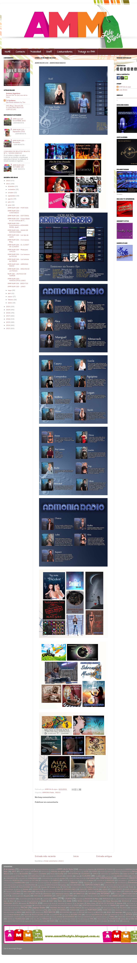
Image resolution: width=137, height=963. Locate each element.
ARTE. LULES (24, 871)
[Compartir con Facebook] (80, 789)
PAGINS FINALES (75, 908)
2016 (8, 319)
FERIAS (35, 887)
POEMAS (62, 910)
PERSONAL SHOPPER (10, 910)
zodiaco (125, 921)
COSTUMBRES (121, 878)
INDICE (26, 894)
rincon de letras (14, 914)
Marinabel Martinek (124, 899)
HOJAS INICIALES (79, 891)
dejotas (91, 880)
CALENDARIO (85, 874)
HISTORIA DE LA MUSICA (53, 891)
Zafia (111, 921)
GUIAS (104, 889)
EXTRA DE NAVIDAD (122, 885)
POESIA (73, 910)
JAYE (7, 896)
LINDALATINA (104, 896)
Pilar (45, 910)
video (60, 921)
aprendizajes (119, 869)
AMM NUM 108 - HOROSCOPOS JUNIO (17, 279)
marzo (10, 296)
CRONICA (7, 880)
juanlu (28, 896)
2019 (8, 310)
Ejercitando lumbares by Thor (15, 102)
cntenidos (108, 876)
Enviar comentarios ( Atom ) (54, 861)
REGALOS (90, 912)
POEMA (54, 910)
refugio (74, 912)
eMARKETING (110, 883)
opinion (122, 905)
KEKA (36, 896)
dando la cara (73, 880)
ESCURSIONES (30, 885)
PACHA (24, 907)
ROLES (26, 915)
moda (69, 901)
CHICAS (59, 876)
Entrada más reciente (45, 856)
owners (6, 908)
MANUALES (107, 899)
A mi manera (9, 869)
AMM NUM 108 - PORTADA (18, 208)
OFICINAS (104, 905)
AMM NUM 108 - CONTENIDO (14, 212)
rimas (5, 915)
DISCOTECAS (8, 883)
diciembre (11, 186)
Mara (114, 899)
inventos (117, 894)
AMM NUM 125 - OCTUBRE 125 (19, 166)
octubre (11, 192)
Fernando (44, 887)
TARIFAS (128, 917)
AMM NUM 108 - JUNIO (16, 286)
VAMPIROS (37, 921)
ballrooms (110, 871)
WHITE (99, 921)
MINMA (43, 901)
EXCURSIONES (75, 885)
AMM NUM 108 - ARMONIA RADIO (18, 265)
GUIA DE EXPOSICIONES (66, 889)
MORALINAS (8, 903)
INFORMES (92, 894)
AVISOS (94, 871)
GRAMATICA (36, 889)
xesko (105, 921)
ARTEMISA (34, 871)
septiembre (12, 196)
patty (99, 908)
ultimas (6, 921)
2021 (8, 184)
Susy (105, 917)
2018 (8, 313)
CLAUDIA (86, 876)
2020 (8, 306)
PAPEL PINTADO (89, 908)
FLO (82, 887)
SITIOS (129, 914)
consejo (54, 878)
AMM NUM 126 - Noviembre (19, 141)
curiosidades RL (45, 880)
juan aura (20, 896)
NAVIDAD (61, 903)
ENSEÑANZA (121, 883)
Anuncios (91, 869)
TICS (79, 919)
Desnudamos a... (123, 880)
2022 (8, 180)
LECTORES (69, 896)
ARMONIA (128, 869)
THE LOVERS (64, 919)
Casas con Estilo (128, 873)
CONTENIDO (90, 878)
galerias (18, 889)
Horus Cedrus (116, 891)
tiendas (85, 919)
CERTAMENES (49, 876)
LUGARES (46, 899)
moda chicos (97, 901)
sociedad (59, 917)
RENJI (109, 912)
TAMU (111, 917)
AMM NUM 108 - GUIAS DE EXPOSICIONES (18, 231)
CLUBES (98, 876)
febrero (11, 299)
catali (11, 876)
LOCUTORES (23, 899)
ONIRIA (113, 905)
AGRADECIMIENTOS (42, 869)
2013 (8, 328)
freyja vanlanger (8, 889)
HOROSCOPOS (102, 891)
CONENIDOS (46, 878)
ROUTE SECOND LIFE (39, 915)
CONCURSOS (33, 878)
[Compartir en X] (78, 789)
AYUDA (102, 871)
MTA (16, 903)
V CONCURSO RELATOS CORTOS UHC (14, 108)
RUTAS (56, 915)
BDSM (118, 871)
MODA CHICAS (83, 901)
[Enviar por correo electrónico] (73, 789)
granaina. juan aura (49, 889)
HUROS (6, 894)
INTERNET (105, 893)
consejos (62, 878)
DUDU (42, 883)
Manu (97, 899)
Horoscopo (91, 891)
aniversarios (82, 869)
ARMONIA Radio (48, 792)
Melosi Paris (20, 901)
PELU (115, 908)
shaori (121, 915)
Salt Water (65, 915)
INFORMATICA (78, 894)
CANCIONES (104, 874)
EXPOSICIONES (92, 884)
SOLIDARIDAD (69, 917)
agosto (10, 199)
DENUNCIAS (101, 880)
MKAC (60, 901)
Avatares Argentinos (13, 93)
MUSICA (33, 903)
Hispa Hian (39, 891)
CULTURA (34, 880)
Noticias (120, 903)
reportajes (118, 912)
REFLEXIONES (64, 912)
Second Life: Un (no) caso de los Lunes (17, 96)
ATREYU (78, 871)
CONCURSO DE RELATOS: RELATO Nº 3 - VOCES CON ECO (17, 152)
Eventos (63, 885)
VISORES (73, 921)
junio (10, 205)
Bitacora (7, 873)
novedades (28, 905)
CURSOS (55, 880)
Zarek (117, 921)
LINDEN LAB (116, 896)
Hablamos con (10, 891)
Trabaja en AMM (86, 52)
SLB (52, 917)
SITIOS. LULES (38, 917)
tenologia (54, 919)
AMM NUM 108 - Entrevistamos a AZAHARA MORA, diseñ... (18, 225)
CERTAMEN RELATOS (35, 876)
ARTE (14, 871)
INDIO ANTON (35, 894)
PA (11, 908)
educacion (87, 883)
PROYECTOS (126, 910)
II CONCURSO (15, 894)
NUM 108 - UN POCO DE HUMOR (17, 275)
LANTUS (59, 896)
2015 (8, 322)
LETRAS (88, 896)
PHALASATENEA (25, 910)
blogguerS (35, 874)
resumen (128, 912)
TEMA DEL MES (34, 919)
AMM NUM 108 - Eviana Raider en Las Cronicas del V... (19, 219)
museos (23, 903)
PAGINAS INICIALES (57, 908)
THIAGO (72, 919)
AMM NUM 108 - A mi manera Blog (18, 241)
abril (9, 293)
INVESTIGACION (128, 894)
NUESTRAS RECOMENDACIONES (61, 905)
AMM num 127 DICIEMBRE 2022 (19, 120)
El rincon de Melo (98, 883)
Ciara (77, 876)
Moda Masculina (112, 901)
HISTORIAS (67, 891)
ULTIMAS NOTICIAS (16, 921)
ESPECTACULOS (52, 885)
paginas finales (38, 907)
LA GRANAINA (46, 896)
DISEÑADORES (20, 882)
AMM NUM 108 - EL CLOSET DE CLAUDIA (18, 246)
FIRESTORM (75, 887)
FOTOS (123, 887)
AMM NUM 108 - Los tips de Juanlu (18, 236)
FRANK (131, 887)
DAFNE (65, 880)
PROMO (117, 910)
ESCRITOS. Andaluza (16, 885)
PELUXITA (123, 908)
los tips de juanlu (34, 899)
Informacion (47, 894)
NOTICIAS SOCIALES (10, 905)
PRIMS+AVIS (107, 910)
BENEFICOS (126, 871)
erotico (6, 885)
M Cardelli (79, 899)
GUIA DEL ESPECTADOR (89, 889)
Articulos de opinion (58, 871)
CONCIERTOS (10, 878)
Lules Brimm (123, 90)
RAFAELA (39, 912)
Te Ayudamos (11, 100)
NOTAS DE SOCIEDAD (106, 903)
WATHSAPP (81, 921)
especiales (41, 885)
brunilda (60, 873)
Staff (49, 52)
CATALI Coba (19, 876)
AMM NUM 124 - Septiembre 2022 (19, 130)
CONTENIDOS (105, 878)
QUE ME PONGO (9, 912)
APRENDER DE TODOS (104, 869)
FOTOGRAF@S (101, 887)
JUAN (13, 896)
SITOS (47, 917)
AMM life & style (125, 87)
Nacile (53, 903)
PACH (16, 908)
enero (10, 303)
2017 (8, 316)
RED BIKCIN (49, 912)
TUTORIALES (113, 919)
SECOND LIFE (76, 914)
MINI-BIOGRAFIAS (32, 901)
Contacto (20, 52)
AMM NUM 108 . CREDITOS (18, 283)
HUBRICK (127, 891)
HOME (7, 52)
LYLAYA (68, 898)
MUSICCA (46, 903)
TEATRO (10, 919)
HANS (18, 891)
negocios (69, 903)
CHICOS (69, 876)
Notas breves (91, 903)
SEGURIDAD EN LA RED (99, 915)
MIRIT (51, 901)
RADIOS (29, 912)
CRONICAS (15, 880)
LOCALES (11, 899)
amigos (53, 869)
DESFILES (110, 880)
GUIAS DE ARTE (116, 889)
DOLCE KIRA (34, 883)
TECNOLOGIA (20, 919)
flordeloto (89, 887)
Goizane (25, 889)
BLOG (15, 874)
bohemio (43, 873)
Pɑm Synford (107, 908)
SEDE (87, 915)
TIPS (91, 919)
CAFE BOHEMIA (73, 874)
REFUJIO (82, 912)
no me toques (79, 903)
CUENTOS (26, 880)
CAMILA (95, 874)
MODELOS (125, 901)
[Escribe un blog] (75, 789)
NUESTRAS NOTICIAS (41, 905)
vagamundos (28, 921)
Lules (54, 898)
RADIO (57, 792)
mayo (10, 290)
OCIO (76, 905)
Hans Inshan (27, 891)
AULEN (86, 871)
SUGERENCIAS (87, 917)
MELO (12, 901)
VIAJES (52, 921)
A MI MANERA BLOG (26, 869)
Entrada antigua (104, 856)
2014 (8, 325)
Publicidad (35, 52)
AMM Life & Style (65, 869)
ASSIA (71, 871)
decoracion (83, 880)
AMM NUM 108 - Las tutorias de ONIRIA (18, 260)
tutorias (123, 919)
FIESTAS (66, 887)
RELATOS (99, 912)
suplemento (98, 917)
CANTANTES (115, 874)
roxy (50, 915)
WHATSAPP (91, 921)
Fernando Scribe (54, 887)
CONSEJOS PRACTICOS (76, 878)
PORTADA (92, 909)
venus (45, 921)
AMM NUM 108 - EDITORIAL (18, 215)
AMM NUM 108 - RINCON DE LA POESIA (18, 270)
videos (66, 921)
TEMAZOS (45, 919)
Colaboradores (64, 52)
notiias (21, 905)
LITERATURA (129, 896)
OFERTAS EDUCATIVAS (90, 905)
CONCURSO (21, 878)
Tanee (120, 917)
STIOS (79, 917)
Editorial (74, 882)
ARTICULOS (45, 871)
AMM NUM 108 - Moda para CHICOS (18, 250)
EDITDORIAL (64, 883)
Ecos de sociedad (51, 883)
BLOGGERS (24, 873)
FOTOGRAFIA (113, 887)
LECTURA (80, 896)
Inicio (76, 856)
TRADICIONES (101, 919)
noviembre (12, 189)
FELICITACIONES (24, 887)
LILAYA (95, 896)
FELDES (13, 887)
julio (9, 202)
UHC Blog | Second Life (14, 106)
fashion (6, 887)
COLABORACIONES (120, 876)
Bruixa (53, 874)
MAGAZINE (88, 899)
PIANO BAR (38, 910)
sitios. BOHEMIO (26, 917)
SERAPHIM (114, 915)
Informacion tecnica (62, 894)
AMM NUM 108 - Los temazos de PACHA (19, 255)
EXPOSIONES (109, 885)
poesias (82, 910)
